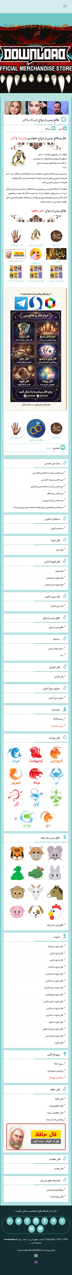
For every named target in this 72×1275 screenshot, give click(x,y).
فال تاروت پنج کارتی (54, 994)
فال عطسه (58, 1168)
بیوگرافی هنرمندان (54, 1189)
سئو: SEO (58, 1063)
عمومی (49, 447)
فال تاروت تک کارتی (54, 973)
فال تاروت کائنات (55, 966)
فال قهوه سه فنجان (54, 577)
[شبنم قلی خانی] (15, 108)
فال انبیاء (59, 549)
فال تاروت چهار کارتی (53, 987)
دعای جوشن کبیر (55, 648)
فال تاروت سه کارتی (54, 980)
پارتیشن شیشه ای (55, 1070)
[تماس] (27, 1221)
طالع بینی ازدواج (48, 210)
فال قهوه (59, 570)
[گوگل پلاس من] (10, 1221)
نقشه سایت (22, 1250)
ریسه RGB (58, 719)
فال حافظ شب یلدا (55, 1112)
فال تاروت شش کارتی (53, 1001)
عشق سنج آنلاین (56, 697)
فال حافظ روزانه (56, 1105)
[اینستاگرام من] (36, 1221)
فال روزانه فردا (56, 1196)
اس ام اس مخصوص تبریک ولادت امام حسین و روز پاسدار (38, 507)
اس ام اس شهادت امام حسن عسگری (47, 486)
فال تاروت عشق (56, 1021)
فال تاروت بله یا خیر (54, 1035)
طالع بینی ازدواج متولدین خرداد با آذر (37, 29)
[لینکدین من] (31, 1229)
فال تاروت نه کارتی (54, 1008)
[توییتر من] (18, 1221)
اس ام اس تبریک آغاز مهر (52, 479)
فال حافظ (59, 1098)
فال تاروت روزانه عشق (53, 1028)
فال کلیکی (58, 676)
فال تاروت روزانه (55, 946)
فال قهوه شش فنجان (54, 584)
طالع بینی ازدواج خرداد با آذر (40, 119)
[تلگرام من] (53, 1221)
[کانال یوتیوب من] (40, 1229)
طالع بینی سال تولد (55, 924)
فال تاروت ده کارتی (54, 1015)
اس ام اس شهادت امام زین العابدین (47, 472)
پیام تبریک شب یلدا (54, 1119)
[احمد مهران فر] (57, 108)
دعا (61, 655)
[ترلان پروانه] (36, 108)
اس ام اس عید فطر (55, 493)
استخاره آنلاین (57, 528)
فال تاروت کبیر (56, 953)
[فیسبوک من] (44, 1221)
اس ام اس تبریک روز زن (52, 500)
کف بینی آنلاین (57, 605)
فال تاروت (58, 1042)
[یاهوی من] (62, 1221)
